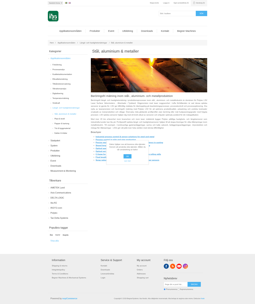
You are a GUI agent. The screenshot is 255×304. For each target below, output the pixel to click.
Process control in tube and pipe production (116, 139)
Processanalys (58, 69)
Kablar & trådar (60, 133)
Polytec (54, 213)
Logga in (166, 3)
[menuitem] (70, 31)
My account (141, 266)
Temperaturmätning (60, 98)
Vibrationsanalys (59, 89)
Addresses (141, 274)
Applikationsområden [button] (70, 31)
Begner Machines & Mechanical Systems (69, 278)
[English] (69, 3)
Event (53, 161)
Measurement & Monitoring (63, 171)
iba (51, 235)
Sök (201, 13)
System (54, 145)
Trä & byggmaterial (62, 128)
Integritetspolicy (58, 270)
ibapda (65, 235)
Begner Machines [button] (186, 31)
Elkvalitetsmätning (60, 79)
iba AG (53, 203)
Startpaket (55, 140)
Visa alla (54, 241)
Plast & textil (59, 119)
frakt (203, 298)
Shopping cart (142, 278)
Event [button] (111, 31)
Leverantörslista (107, 274)
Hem (52, 43)
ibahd (57, 235)
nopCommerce (69, 298)
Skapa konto (154, 3)
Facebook (166, 266)
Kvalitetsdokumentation (62, 74)
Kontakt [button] (165, 31)
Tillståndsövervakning (61, 84)
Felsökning (57, 65)
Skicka (194, 284)
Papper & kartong (61, 123)
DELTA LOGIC (57, 198)
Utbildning (55, 156)
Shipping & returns (59, 266)
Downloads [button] (147, 31)
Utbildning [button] (127, 31)
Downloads (55, 166)
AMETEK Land (57, 188)
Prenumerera (171, 289)
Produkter (55, 151)
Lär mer (127, 161)
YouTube (179, 266)
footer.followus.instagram (185, 266)
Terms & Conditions (60, 274)
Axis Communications (60, 193)
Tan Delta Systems (59, 218)
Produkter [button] (95, 31)
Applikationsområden (60, 58)
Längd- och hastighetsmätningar (66, 108)
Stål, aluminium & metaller (65, 114)
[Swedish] (66, 3)
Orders (140, 270)
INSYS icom (56, 208)
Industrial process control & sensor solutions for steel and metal (125, 137)
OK (127, 156)
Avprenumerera (186, 289)
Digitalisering (57, 93)
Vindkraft (56, 103)
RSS (172, 266)
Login (103, 278)
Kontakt (104, 266)
